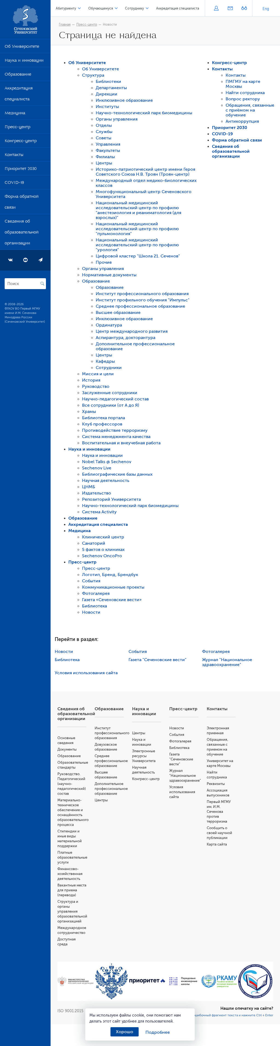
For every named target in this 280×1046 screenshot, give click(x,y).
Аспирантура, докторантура (125, 337)
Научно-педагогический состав (115, 399)
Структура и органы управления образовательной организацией (72, 911)
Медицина (15, 114)
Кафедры (105, 361)
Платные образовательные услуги (72, 857)
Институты (107, 106)
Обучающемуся (100, 8)
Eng (265, 9)
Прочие (104, 262)
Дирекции (106, 94)
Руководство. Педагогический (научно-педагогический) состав (71, 784)
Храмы (89, 411)
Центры (104, 163)
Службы (104, 131)
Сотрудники (109, 367)
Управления (108, 144)
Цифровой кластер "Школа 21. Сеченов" (138, 256)
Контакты (14, 156)
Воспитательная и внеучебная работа (121, 442)
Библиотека (94, 606)
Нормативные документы (109, 274)
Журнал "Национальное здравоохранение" (227, 662)
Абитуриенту (66, 8)
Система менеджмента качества (116, 436)
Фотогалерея (96, 593)
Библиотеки (108, 81)
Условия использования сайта (86, 672)
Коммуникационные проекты (113, 587)
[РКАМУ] (219, 981)
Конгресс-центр (21, 142)
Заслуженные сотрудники (109, 392)
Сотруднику (134, 8)
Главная (65, 24)
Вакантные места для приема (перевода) (71, 890)
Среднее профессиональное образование (140, 306)
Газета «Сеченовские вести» (112, 599)
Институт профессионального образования (142, 293)
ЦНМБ (88, 486)
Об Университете (22, 47)
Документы (67, 749)
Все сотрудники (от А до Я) (110, 405)
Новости (110, 24)
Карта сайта (217, 844)
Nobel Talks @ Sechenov (106, 461)
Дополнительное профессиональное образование (111, 789)
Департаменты (111, 87)
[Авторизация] (216, 8)
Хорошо (124, 1031)
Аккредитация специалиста (19, 94)
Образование (18, 75)
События (91, 581)
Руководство (95, 386)
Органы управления (117, 119)
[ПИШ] (183, 981)
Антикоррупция (242, 121)
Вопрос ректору (243, 99)
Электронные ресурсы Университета (144, 756)
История (91, 380)
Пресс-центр (17, 128)
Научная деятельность (105, 480)
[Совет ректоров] (255, 981)
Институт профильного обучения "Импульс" (142, 300)
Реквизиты (216, 784)
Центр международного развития (132, 331)
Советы (103, 138)
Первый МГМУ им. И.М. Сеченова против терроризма (219, 811)
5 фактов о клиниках (103, 549)
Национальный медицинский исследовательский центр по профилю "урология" (137, 245)
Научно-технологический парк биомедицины (144, 112)
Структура (93, 75)
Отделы (104, 125)
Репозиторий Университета (111, 499)
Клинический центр (103, 537)
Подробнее (157, 1032)
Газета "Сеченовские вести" (157, 659)
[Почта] (230, 8)
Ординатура (109, 325)
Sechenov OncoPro (102, 555)
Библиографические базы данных (117, 474)
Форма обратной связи (22, 203)
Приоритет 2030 (21, 169)
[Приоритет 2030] (147, 981)
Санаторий (93, 543)
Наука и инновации (24, 61)
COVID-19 (14, 183)
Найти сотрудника (245, 92)
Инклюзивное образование (124, 100)
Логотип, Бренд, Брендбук (110, 574)
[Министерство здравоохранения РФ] (75, 981)
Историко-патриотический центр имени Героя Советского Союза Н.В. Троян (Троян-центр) (145, 172)
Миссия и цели (98, 373)
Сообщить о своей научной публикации (219, 833)
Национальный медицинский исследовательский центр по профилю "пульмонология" (137, 228)
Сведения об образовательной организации (22, 233)
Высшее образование (118, 312)
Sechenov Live (96, 468)
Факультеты (108, 150)
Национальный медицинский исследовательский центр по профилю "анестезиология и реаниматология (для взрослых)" (138, 210)
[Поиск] (42, 283)
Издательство (96, 493)
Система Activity (99, 511)
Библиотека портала (103, 417)
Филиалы (105, 156)
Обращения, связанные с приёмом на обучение (250, 110)
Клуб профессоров (102, 424)
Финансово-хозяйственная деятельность (70, 874)
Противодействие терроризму (115, 430)
